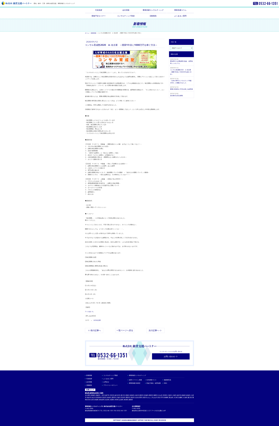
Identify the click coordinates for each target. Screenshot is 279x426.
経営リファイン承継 (135, 380)
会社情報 (125, 10)
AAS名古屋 (97, 320)
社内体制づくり (151, 380)
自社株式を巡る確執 (176, 95)
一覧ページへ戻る (125, 330)
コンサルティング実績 (126, 16)
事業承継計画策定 (134, 383)
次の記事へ (154, 330)
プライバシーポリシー (110, 385)
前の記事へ (96, 330)
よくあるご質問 (180, 16)
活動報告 (153, 16)
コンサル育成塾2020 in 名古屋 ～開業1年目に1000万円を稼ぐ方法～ (181, 71)
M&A (165, 383)
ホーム (87, 33)
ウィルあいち (89, 311)
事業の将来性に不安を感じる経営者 (181, 88)
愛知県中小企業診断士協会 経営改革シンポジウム (181, 61)
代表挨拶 (98, 10)
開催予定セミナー (99, 16)
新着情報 (93, 33)
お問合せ (106, 382)
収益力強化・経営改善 (153, 383)
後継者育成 (167, 380)
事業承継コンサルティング (153, 10)
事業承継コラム (180, 10)
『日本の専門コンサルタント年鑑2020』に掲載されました (180, 81)
